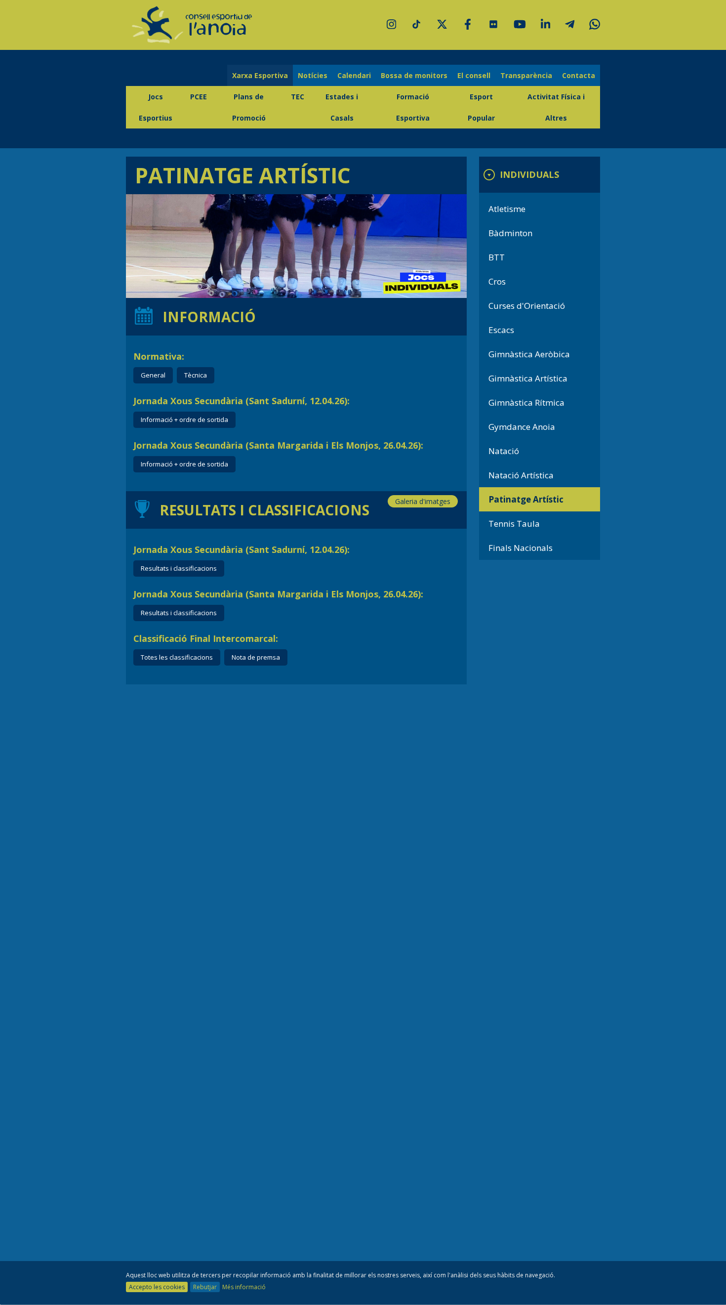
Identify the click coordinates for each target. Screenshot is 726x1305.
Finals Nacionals (520, 547)
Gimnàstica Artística (527, 378)
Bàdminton (510, 233)
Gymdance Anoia (521, 426)
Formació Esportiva (413, 107)
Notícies (312, 75)
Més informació (244, 1287)
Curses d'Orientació (526, 305)
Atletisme (506, 208)
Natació (503, 451)
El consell (473, 75)
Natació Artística (521, 475)
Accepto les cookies (157, 1287)
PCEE (198, 96)
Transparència (526, 75)
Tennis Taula (514, 523)
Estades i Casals (341, 107)
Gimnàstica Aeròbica (529, 354)
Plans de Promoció (249, 107)
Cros (497, 281)
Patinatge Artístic (526, 499)
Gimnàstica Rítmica (526, 402)
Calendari (354, 75)
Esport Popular (481, 107)
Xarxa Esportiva (260, 75)
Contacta (578, 75)
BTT (496, 257)
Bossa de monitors (414, 75)
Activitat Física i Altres (556, 107)
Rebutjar (205, 1287)
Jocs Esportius (155, 107)
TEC (297, 96)
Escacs (501, 330)
